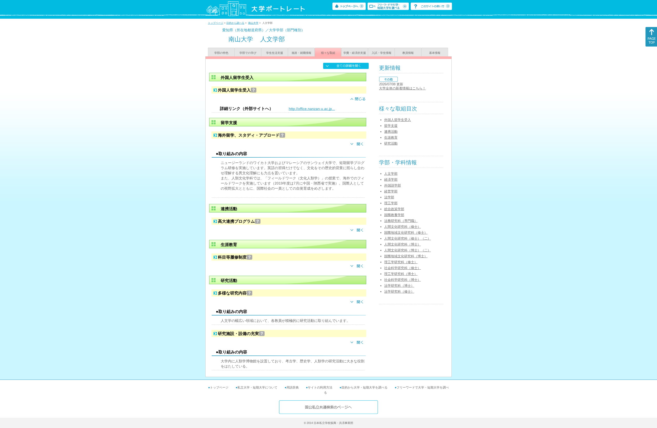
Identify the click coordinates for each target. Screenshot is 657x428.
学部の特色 (221, 52)
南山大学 (253, 23)
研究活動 (391, 143)
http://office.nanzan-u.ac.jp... (312, 109)
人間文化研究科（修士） (402, 227)
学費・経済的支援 (354, 52)
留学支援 (391, 126)
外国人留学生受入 (397, 120)
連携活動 (391, 132)
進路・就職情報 (301, 52)
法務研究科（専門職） (401, 221)
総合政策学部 (394, 209)
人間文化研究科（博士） (402, 244)
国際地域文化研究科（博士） (406, 256)
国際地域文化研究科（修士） (406, 233)
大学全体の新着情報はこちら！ (402, 88)
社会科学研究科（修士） (402, 268)
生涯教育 (391, 137)
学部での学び (247, 52)
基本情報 (434, 52)
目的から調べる (235, 23)
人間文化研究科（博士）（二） (407, 250)
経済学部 (391, 179)
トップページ (215, 23)
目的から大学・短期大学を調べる (364, 387)
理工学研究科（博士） (401, 274)
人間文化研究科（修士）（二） (407, 238)
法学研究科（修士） (399, 291)
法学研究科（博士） (399, 286)
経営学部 (391, 191)
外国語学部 (392, 185)
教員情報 (408, 52)
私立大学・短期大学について (257, 387)
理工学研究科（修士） (401, 262)
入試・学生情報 (381, 52)
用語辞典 (292, 387)
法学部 (389, 197)
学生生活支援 (274, 52)
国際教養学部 (394, 215)
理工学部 (391, 203)
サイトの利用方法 (320, 387)
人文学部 (391, 174)
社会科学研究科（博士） (402, 280)
